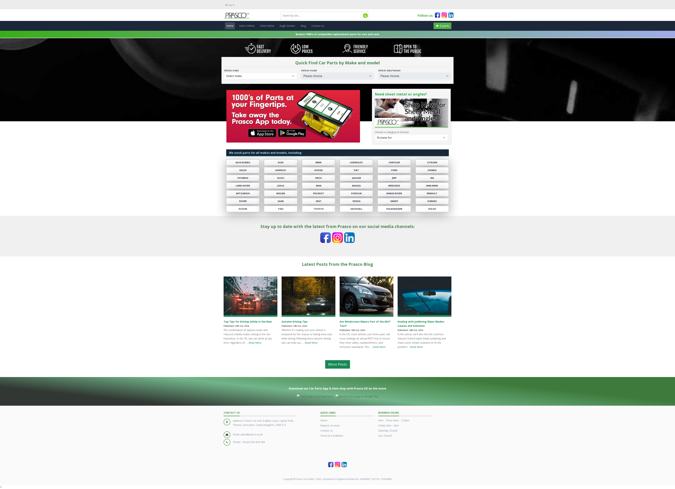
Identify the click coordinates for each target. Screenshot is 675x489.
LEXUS (280, 186)
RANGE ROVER (394, 193)
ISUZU (280, 178)
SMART (394, 201)
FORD (394, 170)
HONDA (432, 170)
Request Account (330, 425)
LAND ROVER (243, 186)
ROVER (243, 201)
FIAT (356, 170)
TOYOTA (319, 209)
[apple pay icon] (315, 396)
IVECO (318, 178)
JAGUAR (356, 178)
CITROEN (432, 162)
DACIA (242, 170)
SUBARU (432, 201)
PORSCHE (356, 193)
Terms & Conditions (331, 435)
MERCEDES (394, 186)
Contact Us (317, 25)
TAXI (280, 209)
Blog (303, 25)
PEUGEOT (318, 193)
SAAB (281, 201)
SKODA (356, 201)
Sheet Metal (267, 25)
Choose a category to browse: (392, 132)
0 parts (443, 26)
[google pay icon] (357, 396)
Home (229, 25)
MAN (318, 186)
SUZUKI (243, 209)
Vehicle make (231, 70)
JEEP (394, 178)
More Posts (337, 364)
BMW (319, 162)
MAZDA (356, 186)
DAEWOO (280, 170)
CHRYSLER (394, 162)
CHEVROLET (356, 162)
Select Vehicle (247, 25)
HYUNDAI (242, 178)
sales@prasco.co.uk (251, 434)
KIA (432, 178)
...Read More (254, 342)
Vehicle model (309, 70)
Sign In (231, 5)
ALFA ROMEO (243, 162)
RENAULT (432, 193)
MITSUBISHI (243, 193)
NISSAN (280, 193)
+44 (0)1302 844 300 (253, 442)
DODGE (318, 170)
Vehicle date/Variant (389, 70)
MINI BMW (432, 186)
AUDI (281, 162)
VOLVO (432, 209)
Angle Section (287, 25)
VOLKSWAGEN (394, 209)
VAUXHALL (356, 209)
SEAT (319, 201)
